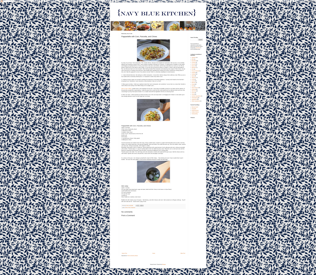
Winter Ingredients (196, 101)
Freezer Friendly (195, 70)
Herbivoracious (195, 110)
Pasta (129, 207)
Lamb (193, 79)
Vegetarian (133, 207)
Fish (193, 69)
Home (153, 253)
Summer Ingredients (196, 96)
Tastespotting (195, 113)
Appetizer (194, 57)
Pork (193, 86)
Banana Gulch (195, 107)
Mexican (194, 82)
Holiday (193, 74)
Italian (193, 75)
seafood (193, 89)
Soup (193, 94)
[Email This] (136, 205)
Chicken (193, 62)
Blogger (164, 264)
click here (198, 47)
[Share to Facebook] (141, 205)
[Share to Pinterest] (143, 205)
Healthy (193, 72)
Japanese (194, 77)
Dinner (126, 207)
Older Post (182, 253)
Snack (193, 92)
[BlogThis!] (138, 205)
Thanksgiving (195, 97)
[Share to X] (139, 205)
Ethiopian (194, 67)
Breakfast (194, 60)
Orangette (194, 108)
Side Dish (194, 91)
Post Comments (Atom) (132, 255)
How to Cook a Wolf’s (126, 88)
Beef (193, 59)
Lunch (193, 81)
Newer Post (124, 253)
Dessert (193, 64)
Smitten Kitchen (195, 112)
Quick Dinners (195, 87)
